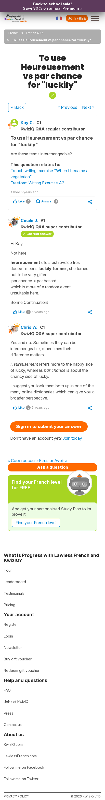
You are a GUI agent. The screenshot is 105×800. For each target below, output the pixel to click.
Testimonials (14, 593)
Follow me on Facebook (24, 767)
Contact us (13, 724)
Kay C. (27, 122)
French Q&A (35, 33)
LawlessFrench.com (20, 756)
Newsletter (13, 647)
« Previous (67, 107)
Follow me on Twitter (21, 779)
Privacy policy (16, 796)
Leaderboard (15, 582)
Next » (88, 107)
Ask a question (52, 467)
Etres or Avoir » (53, 460)
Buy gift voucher (18, 659)
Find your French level (36, 522)
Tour (8, 570)
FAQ (7, 690)
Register (11, 624)
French (13, 33)
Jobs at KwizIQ (16, 702)
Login (8, 636)
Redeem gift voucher (22, 670)
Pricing (9, 605)
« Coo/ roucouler (23, 460)
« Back (17, 107)
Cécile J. (29, 220)
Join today (72, 438)
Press (8, 713)
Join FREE (77, 18)
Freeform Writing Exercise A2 (37, 182)
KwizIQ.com (13, 744)
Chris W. (29, 327)
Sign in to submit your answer (49, 426)
